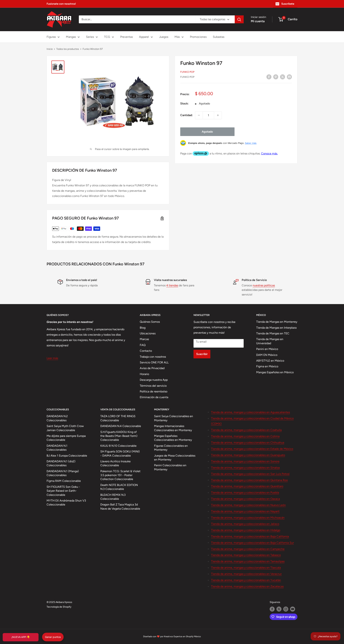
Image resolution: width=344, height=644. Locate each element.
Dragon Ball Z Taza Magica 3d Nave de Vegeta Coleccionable (120, 506)
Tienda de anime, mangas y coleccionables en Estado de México (252, 448)
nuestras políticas (264, 285)
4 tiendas (172, 285)
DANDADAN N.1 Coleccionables (57, 447)
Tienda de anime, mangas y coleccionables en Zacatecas (247, 586)
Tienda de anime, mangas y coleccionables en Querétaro (247, 486)
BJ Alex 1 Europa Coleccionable (67, 455)
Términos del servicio (153, 385)
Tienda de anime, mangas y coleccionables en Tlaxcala (246, 567)
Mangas (71, 37)
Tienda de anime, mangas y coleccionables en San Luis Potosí (250, 474)
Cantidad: (186, 115)
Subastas (218, 37)
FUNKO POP (187, 71)
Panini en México (267, 349)
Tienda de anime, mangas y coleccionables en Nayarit (245, 511)
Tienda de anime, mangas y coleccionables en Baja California (250, 536)
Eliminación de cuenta (154, 397)
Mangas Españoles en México (275, 372)
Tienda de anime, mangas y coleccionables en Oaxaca (245, 498)
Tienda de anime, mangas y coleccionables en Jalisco (245, 524)
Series (90, 37)
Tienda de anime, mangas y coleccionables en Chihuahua (247, 442)
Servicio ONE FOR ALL (154, 362)
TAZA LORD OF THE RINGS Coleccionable (117, 418)
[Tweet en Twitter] (282, 76)
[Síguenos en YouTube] (292, 609)
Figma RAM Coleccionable (64, 481)
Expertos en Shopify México (187, 636)
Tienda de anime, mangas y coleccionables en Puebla (245, 492)
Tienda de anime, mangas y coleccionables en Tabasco (246, 555)
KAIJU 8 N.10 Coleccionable (118, 445)
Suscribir (202, 354)
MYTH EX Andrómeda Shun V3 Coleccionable (66, 502)
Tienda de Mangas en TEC (272, 333)
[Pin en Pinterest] (275, 76)
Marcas (144, 339)
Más (177, 37)
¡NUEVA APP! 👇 (20, 637)
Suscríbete (287, 3)
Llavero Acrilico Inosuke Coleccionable (115, 463)
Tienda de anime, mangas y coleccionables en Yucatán (246, 580)
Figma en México (267, 366)
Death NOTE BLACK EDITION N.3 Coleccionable (119, 487)
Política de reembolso (153, 391)
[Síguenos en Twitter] (278, 609)
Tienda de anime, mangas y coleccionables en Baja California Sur (252, 542)
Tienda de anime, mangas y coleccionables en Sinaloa (245, 467)
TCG (107, 37)
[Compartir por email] (289, 76)
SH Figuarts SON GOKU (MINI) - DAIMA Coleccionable (120, 453)
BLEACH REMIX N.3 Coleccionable (113, 496)
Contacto (146, 350)
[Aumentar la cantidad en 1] (218, 115)
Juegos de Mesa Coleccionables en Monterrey (174, 457)
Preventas (126, 37)
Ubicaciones (148, 333)
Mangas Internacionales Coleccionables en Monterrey (173, 428)
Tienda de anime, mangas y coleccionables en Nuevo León (248, 505)
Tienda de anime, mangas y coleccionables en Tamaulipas (248, 561)
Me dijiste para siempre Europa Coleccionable (66, 438)
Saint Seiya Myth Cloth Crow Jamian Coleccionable (65, 428)
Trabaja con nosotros (153, 356)
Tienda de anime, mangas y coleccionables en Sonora (245, 461)
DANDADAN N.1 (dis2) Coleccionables (61, 463)
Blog (142, 327)
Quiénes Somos (150, 321)
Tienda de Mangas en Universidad (269, 341)
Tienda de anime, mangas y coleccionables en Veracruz (246, 574)
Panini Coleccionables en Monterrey (170, 467)
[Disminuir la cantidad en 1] (199, 115)
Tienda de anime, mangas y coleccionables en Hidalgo (245, 530)
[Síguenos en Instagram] (285, 609)
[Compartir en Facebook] (268, 76)
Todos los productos (67, 49)
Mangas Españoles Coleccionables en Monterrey (173, 438)
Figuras (51, 37)
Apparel (144, 37)
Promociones (198, 37)
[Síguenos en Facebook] (272, 609)
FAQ (142, 345)
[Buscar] (239, 19)
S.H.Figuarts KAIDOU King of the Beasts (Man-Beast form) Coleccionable (118, 436)
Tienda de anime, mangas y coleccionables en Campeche (248, 549)
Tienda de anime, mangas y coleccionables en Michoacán (248, 517)
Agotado (207, 131)
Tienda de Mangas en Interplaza (276, 327)
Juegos (163, 37)
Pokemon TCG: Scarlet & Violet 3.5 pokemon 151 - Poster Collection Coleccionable (120, 475)
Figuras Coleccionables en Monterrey (171, 447)
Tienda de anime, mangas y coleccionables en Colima (245, 436)
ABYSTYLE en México (270, 360)
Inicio (50, 49)
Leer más (52, 358)
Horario (144, 374)
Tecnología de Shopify (59, 606)
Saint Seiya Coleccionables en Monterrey (173, 418)
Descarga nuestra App (154, 379)
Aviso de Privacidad (152, 368)
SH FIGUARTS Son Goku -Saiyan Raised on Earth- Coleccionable (63, 491)
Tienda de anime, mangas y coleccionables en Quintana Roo (249, 480)
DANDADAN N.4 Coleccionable (120, 426)
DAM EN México (266, 355)
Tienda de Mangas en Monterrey (276, 321)
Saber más (251, 143)
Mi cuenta (258, 21)
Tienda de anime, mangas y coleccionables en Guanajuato (248, 455)
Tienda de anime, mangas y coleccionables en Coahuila (246, 430)
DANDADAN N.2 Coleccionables (57, 418)
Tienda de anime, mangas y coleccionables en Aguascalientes (250, 412)
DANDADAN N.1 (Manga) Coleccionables (63, 473)
